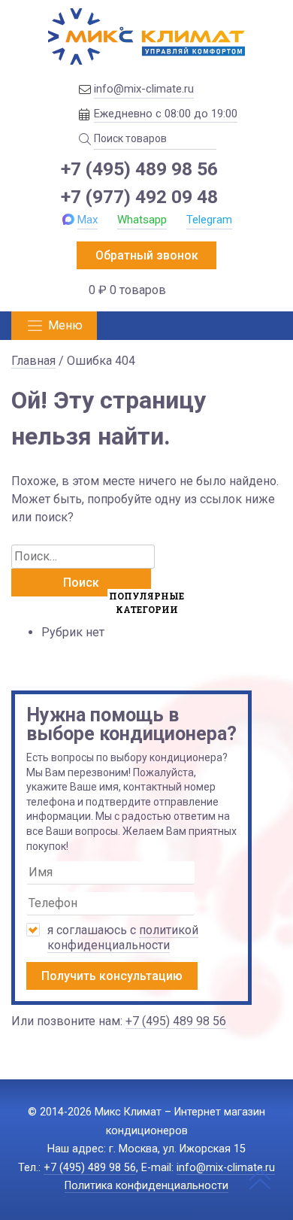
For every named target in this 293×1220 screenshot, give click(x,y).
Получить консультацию (112, 976)
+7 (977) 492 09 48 (139, 197)
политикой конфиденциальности (122, 937)
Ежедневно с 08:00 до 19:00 (165, 113)
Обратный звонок (146, 255)
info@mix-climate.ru (144, 89)
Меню (65, 325)
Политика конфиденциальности (146, 1185)
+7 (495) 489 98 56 (139, 169)
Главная (33, 361)
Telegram (209, 219)
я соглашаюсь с (122, 937)
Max (87, 219)
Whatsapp (142, 219)
